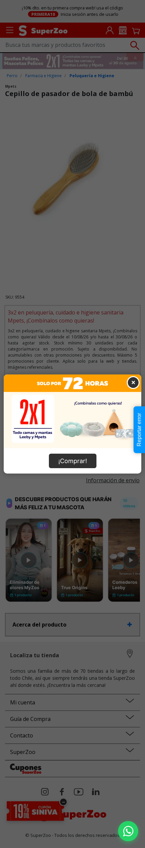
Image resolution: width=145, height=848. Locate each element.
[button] (128, 831)
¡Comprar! (72, 460)
